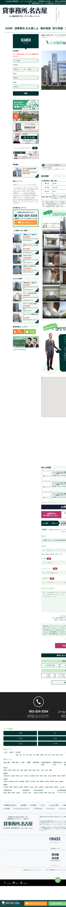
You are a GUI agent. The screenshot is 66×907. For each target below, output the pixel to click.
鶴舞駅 (51, 787)
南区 (49, 754)
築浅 (36, 195)
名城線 (5, 779)
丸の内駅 (26, 775)
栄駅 (18, 770)
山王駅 (22, 762)
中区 (51, 35)
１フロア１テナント (27, 202)
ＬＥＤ (19, 203)
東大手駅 (25, 792)
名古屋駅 (10, 770)
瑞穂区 (37, 754)
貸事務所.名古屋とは (27, 28)
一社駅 (42, 770)
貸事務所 (43, 35)
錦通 (25, 200)
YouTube (25, 883)
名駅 (21, 733)
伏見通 (36, 189)
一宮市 (5, 752)
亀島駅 (14, 770)
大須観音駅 (41, 787)
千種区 (17, 754)
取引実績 (58, 28)
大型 (28, 191)
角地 (26, 197)
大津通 (32, 191)
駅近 (32, 200)
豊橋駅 (42, 764)
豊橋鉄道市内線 (57, 762)
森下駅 (29, 792)
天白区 (61, 754)
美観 (14, 197)
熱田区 (41, 754)
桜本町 (58, 775)
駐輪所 (18, 202)
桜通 (33, 195)
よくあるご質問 (54, 805)
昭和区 (20, 195)
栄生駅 (49, 792)
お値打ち (16, 184)
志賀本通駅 (11, 781)
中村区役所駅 (6, 775)
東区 (28, 195)
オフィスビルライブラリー (22, 808)
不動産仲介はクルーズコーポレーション (32, 870)
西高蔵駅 (61, 781)
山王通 (22, 193)
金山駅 (56, 781)
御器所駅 (54, 775)
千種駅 (29, 770)
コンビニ (24, 187)
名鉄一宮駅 (6, 762)
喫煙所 (24, 191)
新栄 (14, 195)
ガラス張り (32, 184)
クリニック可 (17, 187)
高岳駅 (36, 775)
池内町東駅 (36, 762)
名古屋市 (48, 35)
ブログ (43, 805)
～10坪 (48, 675)
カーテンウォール (23, 184)
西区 (27, 754)
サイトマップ (51, 808)
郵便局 (15, 200)
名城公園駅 (21, 781)
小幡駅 (29, 762)
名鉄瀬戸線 (26, 790)
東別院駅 (52, 781)
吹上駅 (49, 775)
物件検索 (45, 28)
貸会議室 (32, 197)
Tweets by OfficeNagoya (19, 349)
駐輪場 (15, 202)
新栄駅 (25, 770)
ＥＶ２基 (15, 203)
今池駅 (33, 770)
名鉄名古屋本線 (38, 790)
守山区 (53, 754)
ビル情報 (7, 808)
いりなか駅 (61, 787)
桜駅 (53, 792)
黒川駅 (16, 781)
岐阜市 (11, 752)
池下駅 (38, 770)
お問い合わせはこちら (27, 222)
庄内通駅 (21, 787)
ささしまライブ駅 (61, 792)
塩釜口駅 (16, 787)
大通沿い (16, 193)
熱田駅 (13, 792)
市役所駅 (27, 781)
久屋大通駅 (30, 189)
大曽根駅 (5, 781)
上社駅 (46, 770)
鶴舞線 (5, 784)
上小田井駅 (6, 787)
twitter (17, 883)
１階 (36, 202)
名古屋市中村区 (50, 665)
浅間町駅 (26, 787)
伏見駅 (21, 770)
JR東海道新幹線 (46, 762)
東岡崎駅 (41, 792)
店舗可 (26, 193)
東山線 (5, 767)
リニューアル (33, 187)
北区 (24, 754)
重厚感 (19, 200)
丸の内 (23, 189)
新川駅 (54, 764)
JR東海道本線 (7, 790)
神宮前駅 (36, 792)
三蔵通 (14, 189)
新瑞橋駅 (63, 775)
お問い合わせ (38, 808)
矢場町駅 (42, 781)
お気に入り (58, 14)
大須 (21, 743)
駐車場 (36, 200)
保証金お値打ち (17, 191)
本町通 (24, 195)
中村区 (30, 754)
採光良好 (32, 193)
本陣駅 (5, 770)
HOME (9, 28)
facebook (9, 883)
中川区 (45, 754)
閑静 (28, 200)
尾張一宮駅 (15, 762)
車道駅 (41, 775)
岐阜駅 (5, 792)
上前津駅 (47, 781)
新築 (17, 195)
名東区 (57, 754)
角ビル (22, 197)
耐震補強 (19, 197)
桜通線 (5, 773)
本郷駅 (50, 770)
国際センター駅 (19, 775)
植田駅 (11, 787)
